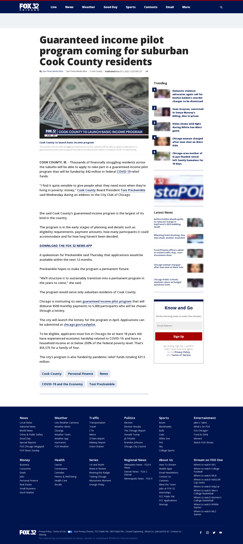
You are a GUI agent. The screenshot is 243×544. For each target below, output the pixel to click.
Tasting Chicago (97, 476)
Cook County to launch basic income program (67, 142)
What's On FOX (202, 426)
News (104, 374)
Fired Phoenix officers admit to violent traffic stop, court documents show (169, 252)
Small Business (28, 488)
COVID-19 (124, 171)
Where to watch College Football (206, 470)
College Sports (167, 450)
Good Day (25, 438)
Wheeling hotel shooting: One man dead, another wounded (169, 236)
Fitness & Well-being (65, 476)
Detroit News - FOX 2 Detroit (135, 473)
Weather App (61, 438)
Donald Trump (132, 434)
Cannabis (59, 472)
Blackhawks (165, 426)
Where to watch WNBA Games (206, 506)
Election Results (132, 426)
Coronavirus (61, 468)
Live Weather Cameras (67, 422)
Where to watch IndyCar (207, 486)
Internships (165, 492)
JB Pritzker (129, 438)
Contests (164, 480)
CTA (91, 430)
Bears (162, 422)
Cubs (161, 434)
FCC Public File (167, 496)
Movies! (198, 438)
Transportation (97, 422)
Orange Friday (96, 484)
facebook (200, 532)
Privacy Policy (182, 352)
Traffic (94, 418)
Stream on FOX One (208, 460)
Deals (23, 472)
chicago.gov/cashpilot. (80, 324)
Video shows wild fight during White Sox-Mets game (187, 127)
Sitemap (163, 504)
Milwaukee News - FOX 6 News (137, 466)
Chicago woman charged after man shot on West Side (187, 142)
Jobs (22, 476)
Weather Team (63, 434)
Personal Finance (80, 374)
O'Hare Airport (97, 438)
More (186, 7)
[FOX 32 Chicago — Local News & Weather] (30, 7)
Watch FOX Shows (203, 442)
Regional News (135, 460)
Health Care (61, 480)
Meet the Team (167, 484)
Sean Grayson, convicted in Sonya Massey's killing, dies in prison (187, 112)
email (220, 532)
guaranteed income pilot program (107, 301)
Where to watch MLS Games (205, 513)
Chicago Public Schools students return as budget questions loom (167, 282)
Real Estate (26, 484)
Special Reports (28, 442)
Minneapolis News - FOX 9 (138, 478)
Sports (164, 418)
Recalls (58, 484)
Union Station (96, 446)
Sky (161, 446)
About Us (166, 460)
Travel (92, 426)
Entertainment (205, 418)
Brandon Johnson (133, 442)
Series (93, 460)
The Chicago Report (134, 430)
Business (24, 464)
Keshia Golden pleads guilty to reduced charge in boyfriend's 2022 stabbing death (168, 223)
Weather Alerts (62, 426)
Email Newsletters (168, 472)
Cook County (96, 71)
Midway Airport (97, 442)
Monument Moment (100, 480)
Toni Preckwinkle (133, 190)
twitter (214, 532)
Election (128, 422)
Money (25, 460)
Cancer (58, 464)
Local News (26, 422)
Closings (59, 430)
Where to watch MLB (205, 475)
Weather (61, 418)
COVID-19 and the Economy (62, 384)
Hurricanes (60, 442)
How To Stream (167, 464)
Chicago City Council (135, 446)
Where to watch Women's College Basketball (208, 499)
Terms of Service (181, 355)
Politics (129, 418)
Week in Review (97, 468)
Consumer (25, 468)
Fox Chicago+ (201, 430)
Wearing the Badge (99, 472)
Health (60, 460)
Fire (161, 442)
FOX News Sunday (29, 450)
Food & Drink (201, 434)
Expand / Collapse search (221, 7)
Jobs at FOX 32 (167, 488)
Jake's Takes (200, 422)
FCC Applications (168, 500)
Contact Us (165, 476)
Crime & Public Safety (31, 434)
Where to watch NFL (205, 464)
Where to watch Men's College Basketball (206, 492)
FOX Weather (62, 446)
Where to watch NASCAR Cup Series (207, 481)
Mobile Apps (165, 468)
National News (28, 426)
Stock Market (27, 492)
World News (26, 430)
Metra (92, 434)
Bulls (161, 430)
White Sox (164, 438)
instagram (207, 532)
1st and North (96, 464)
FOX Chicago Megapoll (32, 446)
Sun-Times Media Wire (76, 71)
